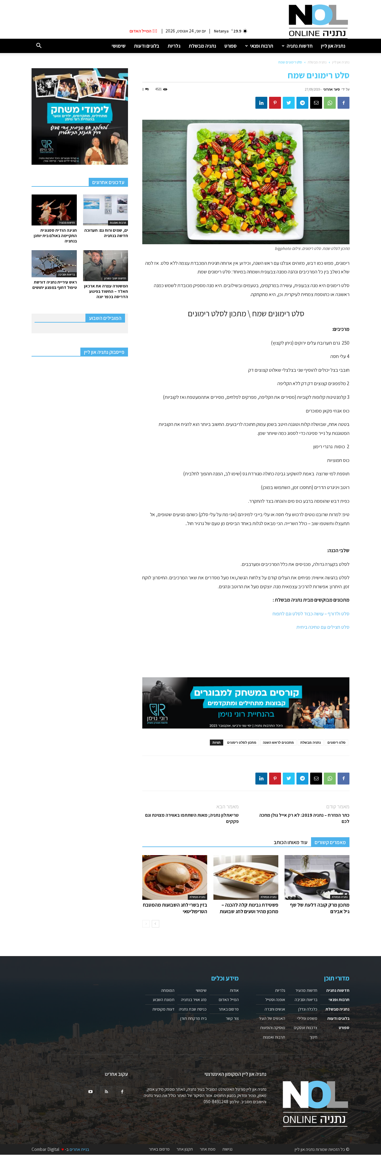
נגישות (227, 1149)
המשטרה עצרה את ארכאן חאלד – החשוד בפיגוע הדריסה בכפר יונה (106, 291)
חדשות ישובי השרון (115, 278)
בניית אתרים (79, 1149)
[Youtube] (90, 1092)
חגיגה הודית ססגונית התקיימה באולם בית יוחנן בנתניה (55, 236)
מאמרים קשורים (330, 842)
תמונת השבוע (163, 999)
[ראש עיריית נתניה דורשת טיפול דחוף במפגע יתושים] (54, 263)
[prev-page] (146, 923)
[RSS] (106, 1092)
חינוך (313, 1037)
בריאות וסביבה (66, 274)
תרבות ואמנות (118, 223)
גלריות (174, 46)
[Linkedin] (261, 103)
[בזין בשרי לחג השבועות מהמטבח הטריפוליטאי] (174, 877)
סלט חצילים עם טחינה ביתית (322, 627)
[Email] (316, 103)
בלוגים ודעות (146, 46)
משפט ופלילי (307, 1018)
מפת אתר (208, 1149)
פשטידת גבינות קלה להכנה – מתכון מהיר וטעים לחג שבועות (249, 908)
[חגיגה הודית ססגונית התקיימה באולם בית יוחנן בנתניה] (54, 209)
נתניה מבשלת (202, 46)
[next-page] (155, 923)
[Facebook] (343, 103)
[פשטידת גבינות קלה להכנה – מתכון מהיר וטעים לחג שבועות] (245, 877)
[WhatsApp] (330, 103)
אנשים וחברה (275, 1009)
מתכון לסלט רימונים (241, 742)
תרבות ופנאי (261, 46)
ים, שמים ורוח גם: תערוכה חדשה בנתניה (106, 233)
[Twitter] (289, 103)
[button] (39, 46)
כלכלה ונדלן (307, 1009)
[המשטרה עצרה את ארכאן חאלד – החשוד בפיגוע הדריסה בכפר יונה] (105, 265)
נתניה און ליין (333, 46)
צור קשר (232, 1018)
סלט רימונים (336, 742)
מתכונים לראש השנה (278, 742)
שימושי (119, 46)
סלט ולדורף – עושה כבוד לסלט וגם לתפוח (311, 613)
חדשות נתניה (300, 46)
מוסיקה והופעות (272, 1027)
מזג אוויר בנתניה (194, 999)
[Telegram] (302, 103)
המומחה (167, 990)
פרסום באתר (228, 1009)
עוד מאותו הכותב (290, 842)
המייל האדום (229, 999)
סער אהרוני (331, 89)
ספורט (230, 46)
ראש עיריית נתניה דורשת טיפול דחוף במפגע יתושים (54, 284)
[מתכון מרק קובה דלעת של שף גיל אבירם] (317, 877)
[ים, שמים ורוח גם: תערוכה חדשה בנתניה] (105, 209)
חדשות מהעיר (67, 223)
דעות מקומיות (163, 1009)
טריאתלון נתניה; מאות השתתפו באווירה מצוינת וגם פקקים (192, 818)
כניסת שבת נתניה (193, 1009)
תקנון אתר (185, 1149)
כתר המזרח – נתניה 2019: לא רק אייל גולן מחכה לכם (304, 818)
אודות (234, 990)
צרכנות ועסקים (305, 1027)
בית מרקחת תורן (193, 1018)
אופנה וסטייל (275, 999)
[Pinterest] (275, 103)
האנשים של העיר (272, 1018)
